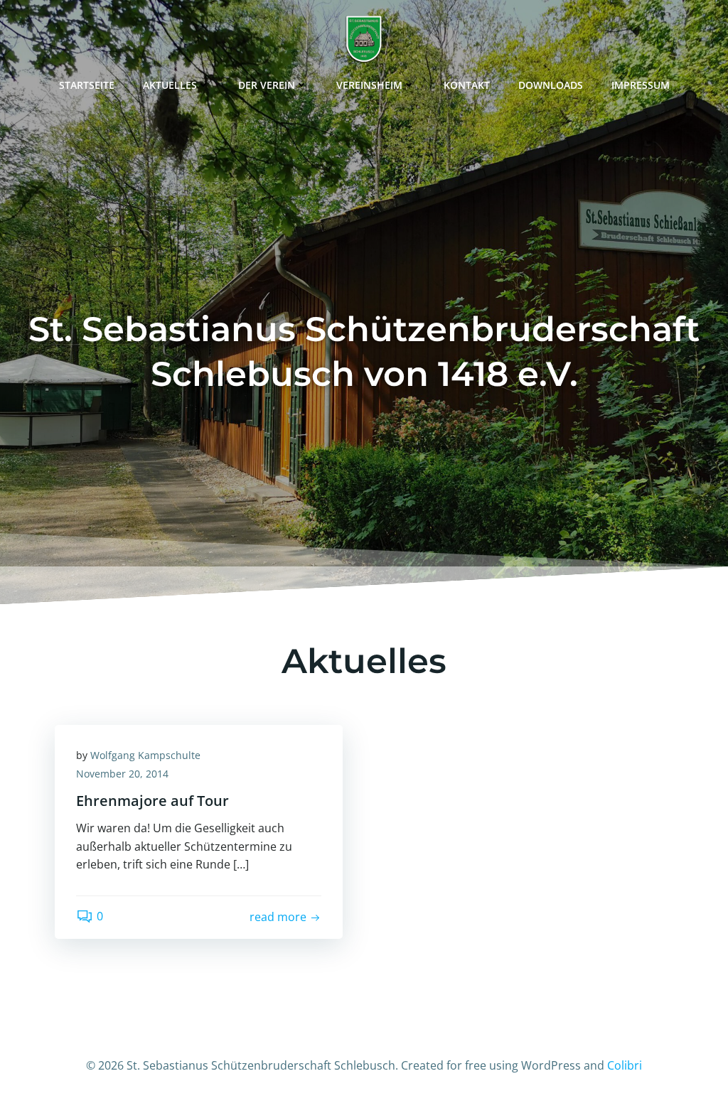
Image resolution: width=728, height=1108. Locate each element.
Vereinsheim (369, 85)
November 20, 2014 (122, 773)
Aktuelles (170, 85)
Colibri (624, 1065)
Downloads (550, 85)
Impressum (640, 85)
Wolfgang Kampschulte (145, 755)
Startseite (86, 85)
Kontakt (467, 85)
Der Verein (266, 85)
